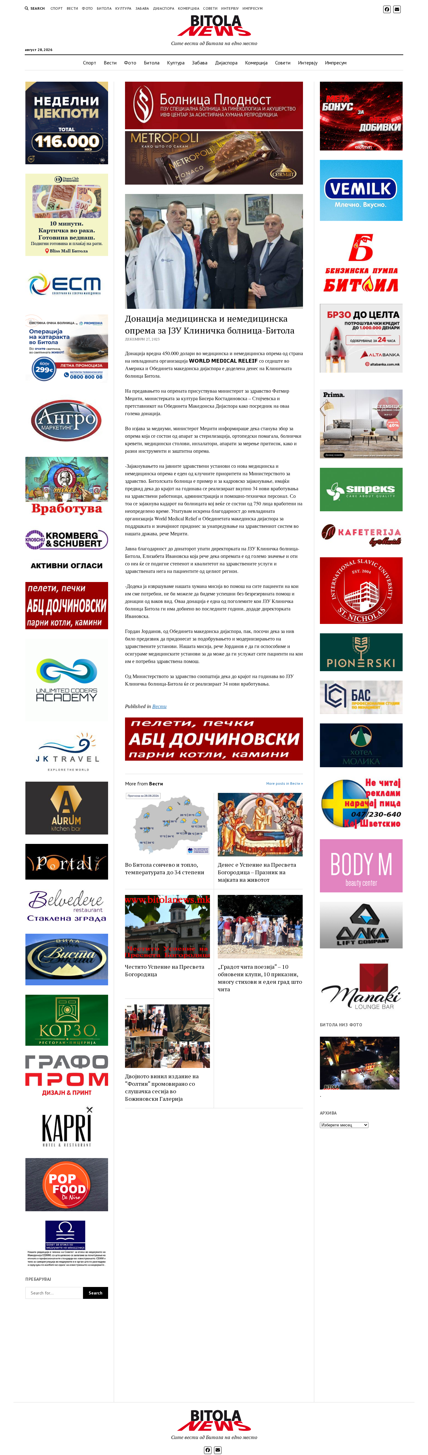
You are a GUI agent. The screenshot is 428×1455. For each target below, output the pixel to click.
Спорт (56, 8)
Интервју (230, 8)
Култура (123, 8)
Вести (72, 8)
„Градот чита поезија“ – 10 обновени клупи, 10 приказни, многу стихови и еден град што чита (260, 978)
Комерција (188, 8)
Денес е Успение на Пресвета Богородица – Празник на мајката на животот (257, 872)
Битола (104, 8)
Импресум (253, 8)
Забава (142, 8)
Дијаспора (163, 8)
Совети (210, 8)
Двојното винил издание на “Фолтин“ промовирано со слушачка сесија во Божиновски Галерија (162, 1087)
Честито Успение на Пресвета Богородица (164, 970)
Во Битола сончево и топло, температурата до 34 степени (164, 868)
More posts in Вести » (284, 783)
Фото (87, 8)
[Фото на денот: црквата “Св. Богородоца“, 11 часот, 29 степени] (359, 1063)
